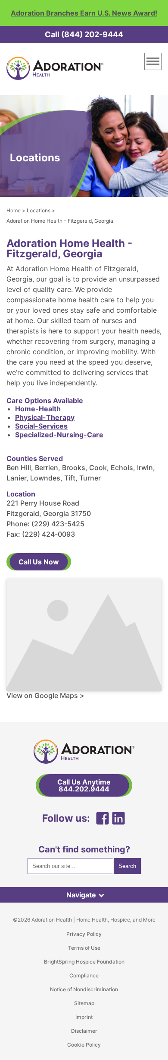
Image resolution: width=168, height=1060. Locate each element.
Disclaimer (84, 1031)
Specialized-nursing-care (59, 434)
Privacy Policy (84, 934)
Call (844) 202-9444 (84, 34)
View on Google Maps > (45, 695)
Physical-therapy (45, 417)
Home (13, 210)
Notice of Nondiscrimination (84, 989)
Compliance (84, 975)
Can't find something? (84, 849)
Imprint (84, 1017)
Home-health (38, 408)
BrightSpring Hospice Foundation (84, 961)
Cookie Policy (84, 1044)
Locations (38, 210)
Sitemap (84, 1003)
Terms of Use (84, 948)
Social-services (41, 426)
